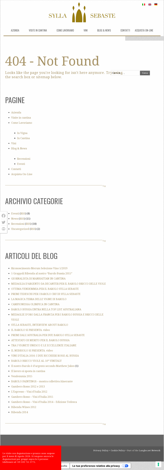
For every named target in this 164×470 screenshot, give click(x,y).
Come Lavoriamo (65, 30)
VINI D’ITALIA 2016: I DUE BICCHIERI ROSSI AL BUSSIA (45, 355)
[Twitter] (3, 222)
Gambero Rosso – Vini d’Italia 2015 (32, 396)
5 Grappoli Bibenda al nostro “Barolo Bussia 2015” (41, 273)
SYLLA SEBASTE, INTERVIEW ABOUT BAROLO (39, 324)
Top (104, 186)
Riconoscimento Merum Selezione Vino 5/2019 (39, 268)
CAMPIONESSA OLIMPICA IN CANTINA (35, 304)
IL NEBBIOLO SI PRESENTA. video (32, 350)
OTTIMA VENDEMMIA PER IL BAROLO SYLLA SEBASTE (45, 288)
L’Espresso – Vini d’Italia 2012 (29, 391)
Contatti (125, 30)
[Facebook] (3, 216)
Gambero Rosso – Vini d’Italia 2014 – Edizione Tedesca (44, 401)
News (14, 218)
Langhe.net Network (149, 450)
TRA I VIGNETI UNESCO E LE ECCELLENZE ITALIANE (43, 345)
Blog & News (104, 30)
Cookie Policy (118, 450)
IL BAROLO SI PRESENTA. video (30, 330)
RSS (23, 213)
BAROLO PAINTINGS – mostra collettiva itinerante (42, 381)
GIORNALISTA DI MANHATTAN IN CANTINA (38, 278)
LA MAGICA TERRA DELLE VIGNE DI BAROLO (38, 299)
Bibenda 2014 (19, 412)
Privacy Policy (101, 450)
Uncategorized (20, 229)
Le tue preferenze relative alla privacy (96, 465)
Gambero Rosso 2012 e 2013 (28, 386)
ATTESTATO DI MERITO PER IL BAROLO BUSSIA (40, 340)
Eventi (21, 163)
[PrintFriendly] (3, 229)
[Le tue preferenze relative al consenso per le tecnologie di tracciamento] (158, 464)
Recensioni (23, 158)
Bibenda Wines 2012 (23, 407)
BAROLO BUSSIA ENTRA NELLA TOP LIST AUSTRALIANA (46, 309)
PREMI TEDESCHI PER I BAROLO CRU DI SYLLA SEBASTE (46, 294)
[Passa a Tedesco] (156, 4)
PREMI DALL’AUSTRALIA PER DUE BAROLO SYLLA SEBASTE (48, 335)
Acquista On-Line (144, 30)
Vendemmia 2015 (21, 376)
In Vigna (22, 133)
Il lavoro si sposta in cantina (28, 371)
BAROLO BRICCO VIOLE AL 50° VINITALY (36, 360)
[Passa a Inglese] (150, 4)
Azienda (15, 30)
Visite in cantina (38, 30)
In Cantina (23, 138)
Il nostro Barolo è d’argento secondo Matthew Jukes (42, 366)
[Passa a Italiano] (144, 4)
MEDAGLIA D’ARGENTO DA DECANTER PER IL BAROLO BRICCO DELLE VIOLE (58, 283)
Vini (86, 30)
